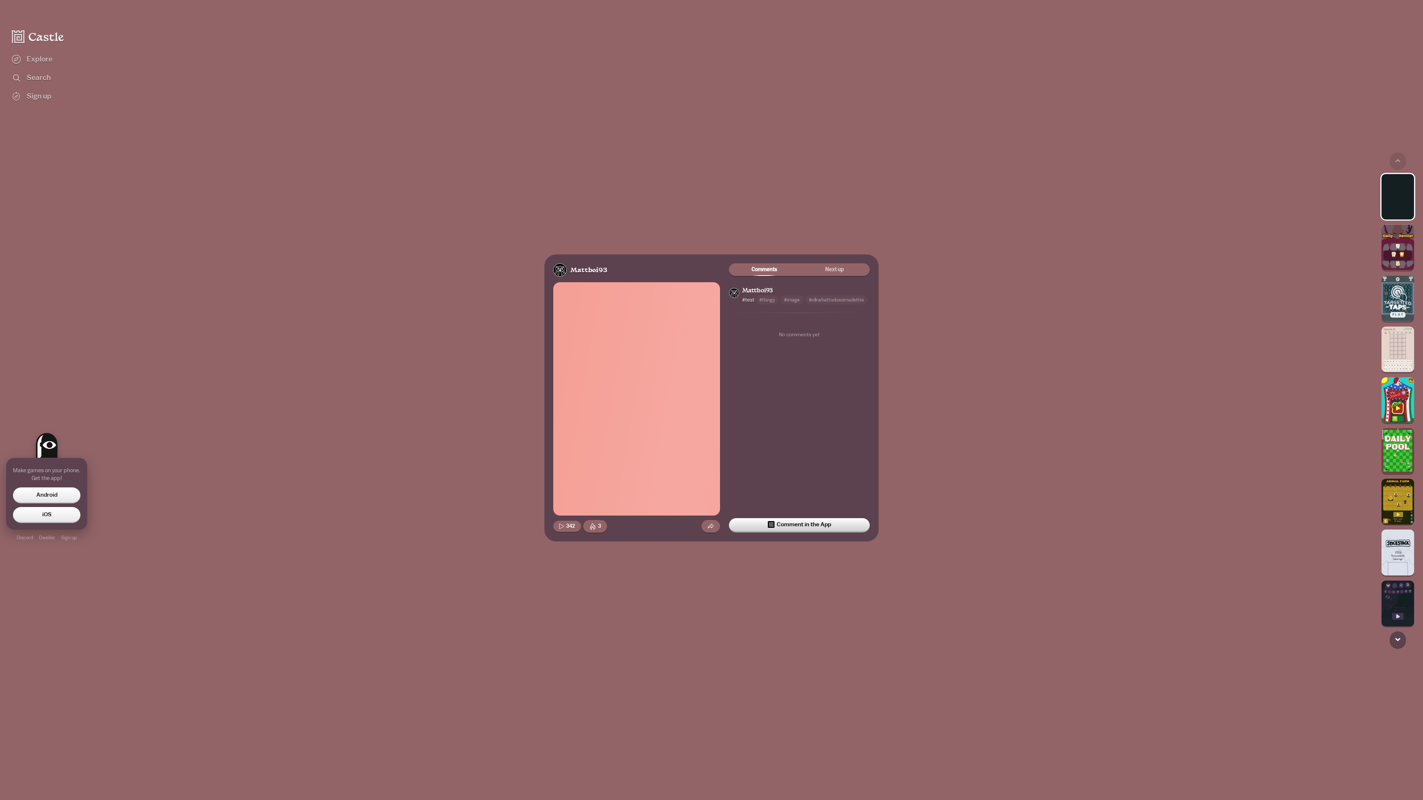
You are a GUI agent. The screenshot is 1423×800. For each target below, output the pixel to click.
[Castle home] (38, 36)
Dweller (47, 537)
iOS (47, 514)
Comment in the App (804, 524)
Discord (25, 537)
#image (792, 299)
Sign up (69, 537)
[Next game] (1398, 639)
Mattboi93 (588, 270)
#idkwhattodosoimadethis (836, 299)
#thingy (767, 299)
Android (46, 495)
